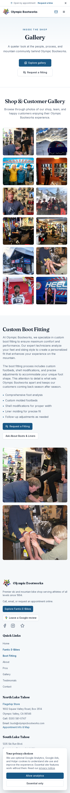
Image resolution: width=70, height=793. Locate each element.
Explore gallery (37, 62)
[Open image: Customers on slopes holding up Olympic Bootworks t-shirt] (51, 201)
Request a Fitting (20, 426)
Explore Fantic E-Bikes (18, 608)
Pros (5, 668)
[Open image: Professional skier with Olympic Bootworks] (51, 290)
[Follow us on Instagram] (13, 625)
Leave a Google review (23, 617)
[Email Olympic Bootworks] (56, 12)
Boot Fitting (9, 655)
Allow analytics (35, 775)
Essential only (35, 783)
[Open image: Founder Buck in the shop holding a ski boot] (18, 231)
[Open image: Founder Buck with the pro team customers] (18, 171)
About (6, 661)
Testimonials (9, 680)
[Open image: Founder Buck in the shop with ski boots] (51, 231)
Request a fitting (37, 72)
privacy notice (47, 768)
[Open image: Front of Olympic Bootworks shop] (18, 261)
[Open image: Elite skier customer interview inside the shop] (18, 201)
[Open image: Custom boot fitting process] (51, 261)
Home (6, 643)
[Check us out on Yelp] (22, 625)
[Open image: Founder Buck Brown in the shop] (51, 171)
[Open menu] (63, 11)
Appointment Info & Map (16, 727)
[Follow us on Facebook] (4, 625)
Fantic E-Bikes (11, 649)
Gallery (7, 674)
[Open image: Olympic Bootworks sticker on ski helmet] (51, 141)
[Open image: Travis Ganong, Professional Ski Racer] (18, 290)
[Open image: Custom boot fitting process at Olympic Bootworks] (18, 141)
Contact (7, 686)
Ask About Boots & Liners (20, 435)
